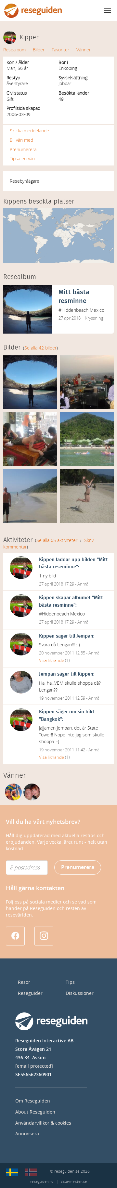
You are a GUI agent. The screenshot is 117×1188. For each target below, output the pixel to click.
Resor (24, 982)
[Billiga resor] (12, 1172)
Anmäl (83, 584)
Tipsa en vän (22, 159)
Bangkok (50, 719)
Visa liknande (51, 660)
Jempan (84, 636)
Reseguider (30, 993)
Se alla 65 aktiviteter (56, 540)
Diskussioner (80, 993)
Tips (70, 982)
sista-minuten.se (74, 1182)
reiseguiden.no (41, 1182)
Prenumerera (23, 149)
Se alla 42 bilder (40, 348)
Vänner (83, 50)
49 (61, 99)
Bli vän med (21, 140)
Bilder (39, 50)
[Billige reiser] (31, 1172)
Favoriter (60, 50)
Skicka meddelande (29, 131)
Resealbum (14, 50)
